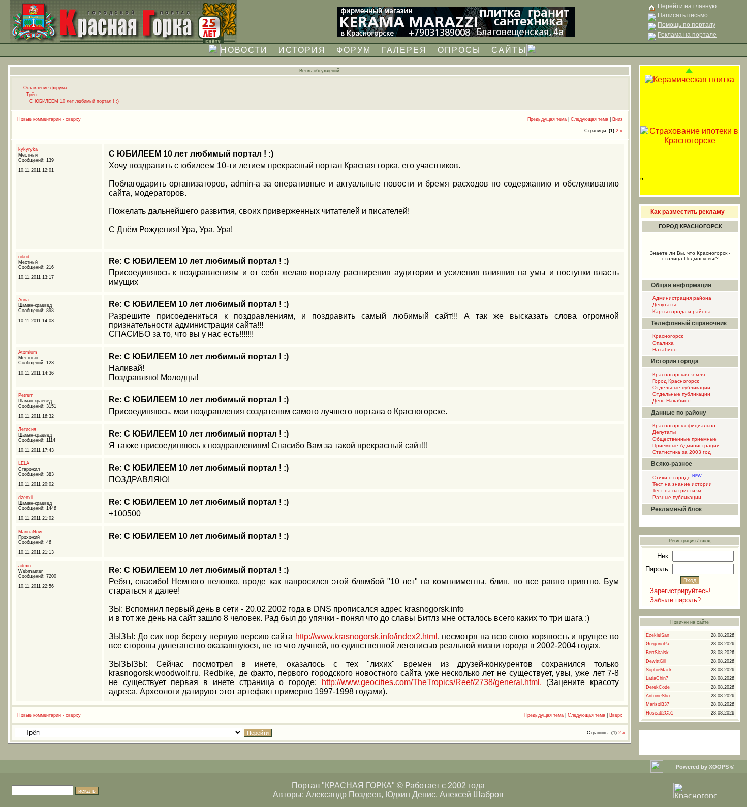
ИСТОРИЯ (302, 50)
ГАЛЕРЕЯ (404, 50)
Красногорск (667, 336)
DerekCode (658, 687)
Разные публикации (676, 497)
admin (24, 565)
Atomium (27, 352)
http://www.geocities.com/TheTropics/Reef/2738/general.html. (432, 682)
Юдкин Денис (410, 794)
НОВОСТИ (244, 50)
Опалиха (662, 343)
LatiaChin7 (657, 678)
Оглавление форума (45, 87)
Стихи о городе (676, 477)
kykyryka (28, 149)
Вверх (615, 715)
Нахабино (664, 349)
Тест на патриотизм (676, 490)
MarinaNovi (30, 531)
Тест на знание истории (681, 484)
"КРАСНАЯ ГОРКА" (358, 785)
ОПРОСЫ (459, 50)
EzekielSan (657, 635)
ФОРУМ (353, 50)
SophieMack (659, 669)
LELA (23, 463)
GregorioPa (657, 643)
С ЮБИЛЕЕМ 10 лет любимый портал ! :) (74, 101)
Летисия (27, 429)
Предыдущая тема (547, 119)
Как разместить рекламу (687, 211)
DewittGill (656, 661)
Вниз (617, 119)
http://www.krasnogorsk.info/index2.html (366, 636)
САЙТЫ (508, 50)
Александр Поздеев (343, 794)
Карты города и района (681, 311)
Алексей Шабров (472, 794)
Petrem (26, 395)
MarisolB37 (657, 704)
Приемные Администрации (685, 445)
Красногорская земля (678, 374)
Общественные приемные (684, 439)
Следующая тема (589, 119)
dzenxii (25, 497)
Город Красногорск (675, 381)
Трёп (31, 94)
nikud (23, 256)
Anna (23, 299)
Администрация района (681, 298)
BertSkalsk (657, 652)
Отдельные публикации (680, 387)
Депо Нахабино (671, 401)
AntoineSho (658, 695)
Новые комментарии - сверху (49, 119)
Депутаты (663, 304)
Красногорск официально (683, 425)
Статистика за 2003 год (681, 452)
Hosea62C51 (659, 713)
